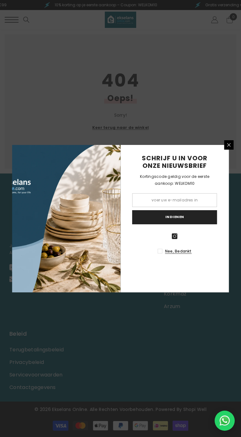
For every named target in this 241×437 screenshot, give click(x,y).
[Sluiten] (229, 145)
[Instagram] (174, 236)
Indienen (174, 216)
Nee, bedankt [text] (178, 251)
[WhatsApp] (225, 421)
